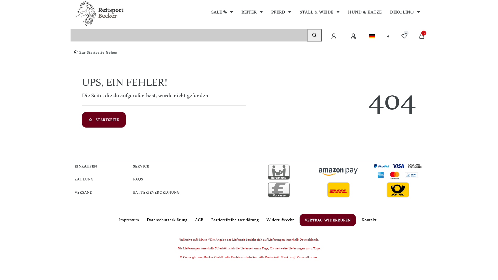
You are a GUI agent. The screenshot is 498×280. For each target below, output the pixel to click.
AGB (199, 219)
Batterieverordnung (156, 192)
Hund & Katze (365, 12)
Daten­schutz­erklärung (167, 219)
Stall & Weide (317, 12)
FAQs (138, 179)
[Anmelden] (334, 36)
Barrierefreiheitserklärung (235, 219)
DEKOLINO (402, 12)
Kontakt (369, 219)
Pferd (279, 12)
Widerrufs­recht (280, 219)
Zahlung (84, 179)
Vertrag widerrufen (328, 220)
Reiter (249, 12)
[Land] (372, 36)
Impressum (129, 219)
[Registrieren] (353, 36)
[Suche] (314, 35)
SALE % (219, 12)
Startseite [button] (107, 119)
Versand (84, 192)
